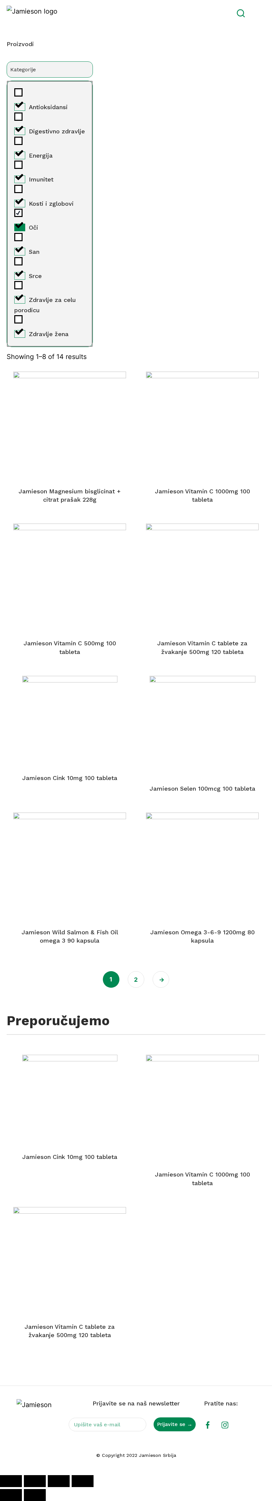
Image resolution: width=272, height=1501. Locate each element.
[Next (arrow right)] (35, 1495)
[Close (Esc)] (83, 1481)
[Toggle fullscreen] (35, 1481)
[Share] (59, 1481)
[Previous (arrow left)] (11, 1495)
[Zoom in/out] (11, 1481)
